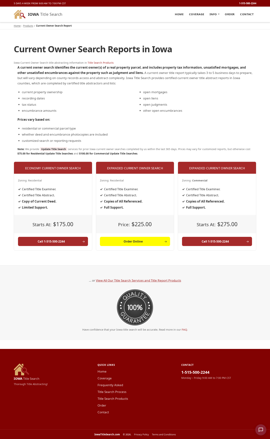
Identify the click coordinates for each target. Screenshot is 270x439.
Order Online (133, 241)
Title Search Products (101, 62)
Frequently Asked (110, 385)
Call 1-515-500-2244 (51, 241)
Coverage (196, 14)
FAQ (184, 329)
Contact (247, 14)
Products (28, 25)
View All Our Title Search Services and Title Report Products (138, 280)
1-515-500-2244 (247, 3)
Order (230, 14)
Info (213, 14)
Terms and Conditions (164, 434)
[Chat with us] (260, 429)
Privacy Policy (141, 434)
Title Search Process (112, 392)
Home (179, 14)
